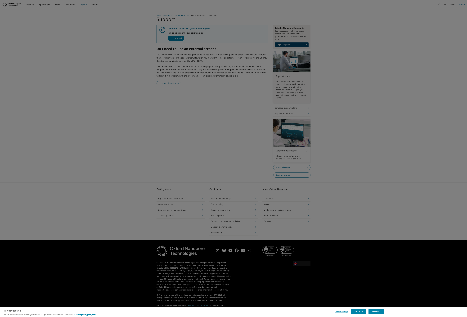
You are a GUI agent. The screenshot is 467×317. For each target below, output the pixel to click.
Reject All (359, 311)
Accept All (376, 311)
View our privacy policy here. (85, 314)
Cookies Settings (341, 311)
